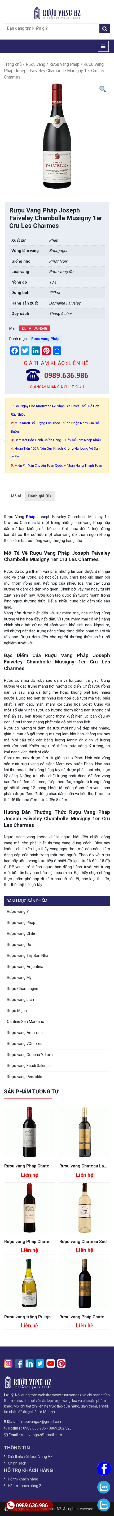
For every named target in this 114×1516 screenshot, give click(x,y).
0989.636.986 (32, 1505)
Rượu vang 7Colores (24, 1043)
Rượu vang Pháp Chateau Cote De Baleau (45, 1241)
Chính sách (17, 1463)
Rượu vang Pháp (64, 64)
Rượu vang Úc (19, 944)
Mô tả (16, 496)
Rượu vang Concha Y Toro (30, 1054)
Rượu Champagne (22, 988)
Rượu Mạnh (17, 1010)
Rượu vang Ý (18, 911)
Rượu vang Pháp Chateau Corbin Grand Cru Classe (54, 1166)
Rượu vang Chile (21, 933)
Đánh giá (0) (39, 496)
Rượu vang (35, 64)
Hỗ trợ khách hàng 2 (24, 1486)
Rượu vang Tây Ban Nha (27, 955)
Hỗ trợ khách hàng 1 (24, 1479)
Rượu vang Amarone (25, 1032)
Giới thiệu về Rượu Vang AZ (30, 1456)
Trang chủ (13, 64)
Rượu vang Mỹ (19, 977)
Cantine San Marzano (25, 1021)
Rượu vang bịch (20, 999)
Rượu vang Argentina (25, 966)
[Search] (104, 28)
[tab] (16, 496)
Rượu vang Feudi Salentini (29, 1065)
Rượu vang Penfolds (24, 1076)
